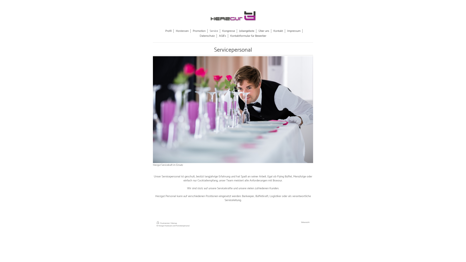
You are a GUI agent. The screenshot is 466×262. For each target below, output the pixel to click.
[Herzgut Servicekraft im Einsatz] (233, 109)
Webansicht (305, 222)
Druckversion (165, 223)
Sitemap (174, 223)
